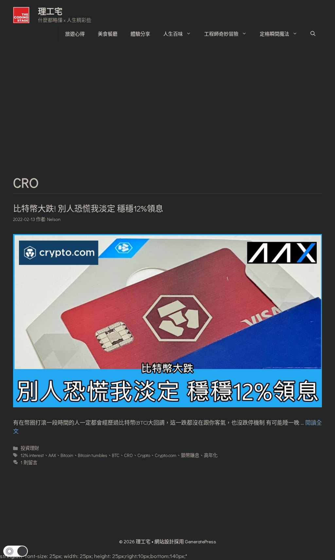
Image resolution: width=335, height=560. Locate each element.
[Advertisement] (167, 99)
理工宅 (50, 11)
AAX (52, 455)
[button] (15, 551)
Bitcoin (67, 455)
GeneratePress (200, 541)
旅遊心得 (75, 33)
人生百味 (173, 33)
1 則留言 (29, 462)
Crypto (143, 455)
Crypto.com (165, 455)
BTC (115, 455)
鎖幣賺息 (190, 455)
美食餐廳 (107, 33)
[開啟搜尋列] (313, 33)
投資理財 (30, 448)
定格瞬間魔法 (274, 33)
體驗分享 (140, 33)
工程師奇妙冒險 (221, 33)
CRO (128, 455)
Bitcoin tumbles (92, 455)
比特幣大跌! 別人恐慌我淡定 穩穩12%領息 (88, 208)
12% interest (32, 455)
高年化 (211, 455)
